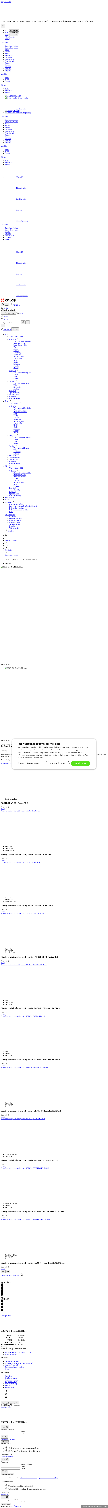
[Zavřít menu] (3, 325)
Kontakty (12, 526)
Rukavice (8, 67)
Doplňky (8, 70)
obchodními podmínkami (28, 1478)
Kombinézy (9, 55)
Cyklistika (12, 339)
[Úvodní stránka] (6, 535)
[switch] (4, 1437)
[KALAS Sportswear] (8, 302)
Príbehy (7, 39)
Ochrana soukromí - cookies (18, 510)
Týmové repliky (14, 393)
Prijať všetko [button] (80, 763)
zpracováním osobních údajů (48, 1478)
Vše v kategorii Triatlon (21, 383)
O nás (11, 512)
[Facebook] (6, 1392)
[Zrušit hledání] (27, 322)
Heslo (23, 1434)
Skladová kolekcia (11, 540)
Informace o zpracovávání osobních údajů (23, 506)
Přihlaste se (17, 1506)
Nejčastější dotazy (15, 522)
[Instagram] (6, 1395)
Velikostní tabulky (15, 524)
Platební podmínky (15, 518)
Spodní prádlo (9, 61)
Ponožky (8, 69)
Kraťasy (8, 53)
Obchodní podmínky (16, 504)
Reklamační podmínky (16, 508)
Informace (8, 502)
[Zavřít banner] (3, 26)
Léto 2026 (12, 391)
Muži (7, 30)
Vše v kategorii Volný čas (22, 373)
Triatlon (12, 381)
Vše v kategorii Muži (16, 336)
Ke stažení (12, 517)
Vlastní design (10, 37)
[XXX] (3, 1271)
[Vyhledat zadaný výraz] (23, 322)
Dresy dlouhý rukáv (11, 48)
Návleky (8, 63)
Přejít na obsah (6, 2)
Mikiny (7, 80)
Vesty (7, 50)
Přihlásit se (7, 330)
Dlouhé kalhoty (10, 59)
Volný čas (12, 371)
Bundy (7, 52)
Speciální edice (14, 394)
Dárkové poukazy (15, 398)
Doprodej (12, 396)
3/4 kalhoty (9, 57)
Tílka (7, 89)
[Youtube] (6, 1398)
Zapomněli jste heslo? (8, 1439)
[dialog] (54, 754)
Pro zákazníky (10, 515)
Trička (7, 78)
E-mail (23, 1432)
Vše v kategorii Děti (16, 468)
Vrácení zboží (13, 528)
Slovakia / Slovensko (8, 1403)
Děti (6, 35)
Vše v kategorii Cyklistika (22, 341)
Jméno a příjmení (26, 1464)
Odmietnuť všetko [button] (57, 763)
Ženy (7, 32)
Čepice (7, 65)
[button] (3, 809)
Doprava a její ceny (15, 520)
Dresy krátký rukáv (11, 46)
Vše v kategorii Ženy (16, 403)
